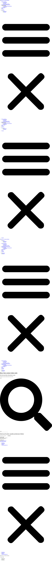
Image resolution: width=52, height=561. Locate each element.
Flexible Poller (5, 2)
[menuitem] (3, 10)
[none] (27, 241)
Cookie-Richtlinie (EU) (5, 554)
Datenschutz (3, 443)
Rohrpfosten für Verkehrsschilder (6, 4)
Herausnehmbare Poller (6, 121)
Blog (2, 8)
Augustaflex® (3, 7)
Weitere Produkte (4, 364)
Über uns (3, 126)
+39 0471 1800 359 (3, 440)
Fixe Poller (4, 3)
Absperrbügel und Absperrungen (7, 123)
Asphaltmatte (5, 124)
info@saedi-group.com (3, 441)
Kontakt (3, 130)
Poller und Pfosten (4, 1)
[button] (26, 65)
